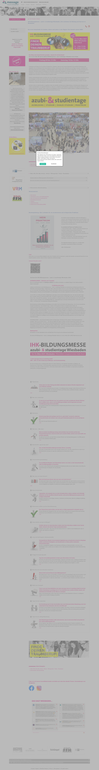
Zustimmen (43, 163)
